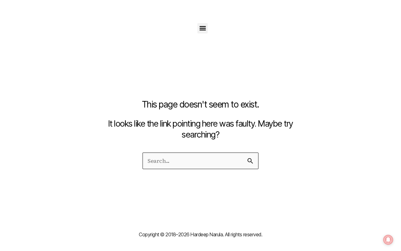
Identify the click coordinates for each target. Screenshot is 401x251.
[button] (202, 28)
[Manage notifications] (388, 240)
